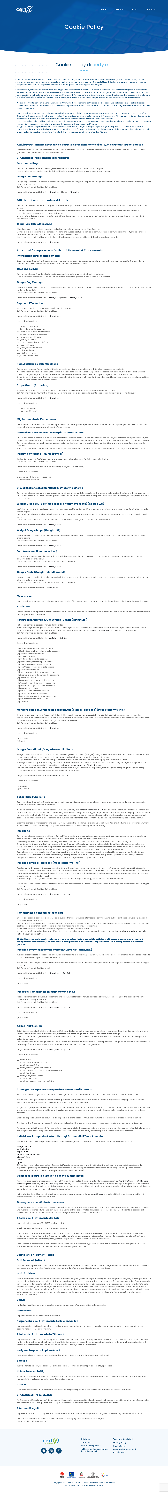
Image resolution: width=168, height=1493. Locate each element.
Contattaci (151, 9)
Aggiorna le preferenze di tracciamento (124, 1450)
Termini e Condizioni (123, 1439)
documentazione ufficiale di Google (86, 765)
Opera (20, 1162)
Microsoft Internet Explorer (28, 1154)
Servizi (133, 9)
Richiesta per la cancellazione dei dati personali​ (94, 1450)
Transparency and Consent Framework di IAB (82, 810)
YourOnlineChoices (127, 1181)
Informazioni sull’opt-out (98, 630)
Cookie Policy (119, 1446)
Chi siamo (118, 9)
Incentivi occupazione (91, 1446)
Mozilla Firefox (23, 1149)
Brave (19, 1159)
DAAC (74, 1183)
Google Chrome (24, 1146)
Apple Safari (22, 1151)
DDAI (90, 1183)
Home (103, 9)
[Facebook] (44, 1451)
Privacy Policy (55, 192)
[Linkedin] (51, 1451)
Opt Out (63, 638)
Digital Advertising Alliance (54, 1183)
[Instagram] (59, 1451)
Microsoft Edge (23, 1157)
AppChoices (97, 1194)
